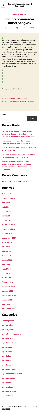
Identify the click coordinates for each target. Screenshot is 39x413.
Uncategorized (19, 14)
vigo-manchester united (12, 374)
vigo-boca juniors (9, 343)
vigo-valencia (7, 396)
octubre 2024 (7, 234)
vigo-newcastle (8, 378)
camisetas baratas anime (13, 87)
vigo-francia (7, 352)
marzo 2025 (7, 220)
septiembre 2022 (9, 295)
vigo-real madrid (9, 391)
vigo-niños (6, 383)
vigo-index (6, 356)
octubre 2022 (7, 291)
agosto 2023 (7, 260)
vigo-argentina (8, 329)
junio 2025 (6, 207)
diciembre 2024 (8, 225)
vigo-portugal (7, 387)
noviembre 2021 (8, 309)
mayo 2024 (6, 256)
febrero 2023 (7, 282)
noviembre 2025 (8, 198)
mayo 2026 (6, 194)
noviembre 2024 (8, 229)
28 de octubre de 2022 (26, 28)
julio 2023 (6, 264)
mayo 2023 (6, 273)
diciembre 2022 (8, 287)
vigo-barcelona (8, 338)
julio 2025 (6, 203)
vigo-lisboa (6, 365)
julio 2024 (6, 247)
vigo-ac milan (7, 325)
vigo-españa (7, 347)
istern (12, 28)
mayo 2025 (6, 211)
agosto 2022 (7, 300)
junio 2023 (6, 269)
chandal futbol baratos (15, 89)
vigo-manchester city (11, 369)
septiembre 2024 (9, 238)
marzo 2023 (7, 278)
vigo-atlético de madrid (11, 334)
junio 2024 (6, 251)
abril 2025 (6, 216)
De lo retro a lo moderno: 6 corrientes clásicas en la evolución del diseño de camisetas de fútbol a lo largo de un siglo (18, 133)
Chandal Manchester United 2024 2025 (19, 5)
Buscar (4, 114)
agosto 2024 (7, 242)
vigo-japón (6, 360)
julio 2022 (6, 304)
